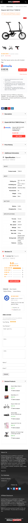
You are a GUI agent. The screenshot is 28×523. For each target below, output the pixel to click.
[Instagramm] (14, 489)
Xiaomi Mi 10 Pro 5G (16, 423)
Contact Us (4, 480)
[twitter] (11, 489)
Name (5, 362)
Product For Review (6, 478)
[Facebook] (8, 489)
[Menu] (2, 2)
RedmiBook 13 (14, 395)
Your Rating (6, 322)
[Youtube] (17, 489)
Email (4, 368)
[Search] (25, 2)
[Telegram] (19, 489)
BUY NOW (22, 70)
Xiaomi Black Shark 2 (16, 386)
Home (2, 6)
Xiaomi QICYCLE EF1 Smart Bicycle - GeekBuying (18, 129)
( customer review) (13, 53)
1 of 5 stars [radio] (10, 321)
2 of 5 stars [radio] (11, 321)
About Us (3, 470)
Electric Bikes (10, 6)
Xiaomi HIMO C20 (15, 404)
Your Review (6, 326)
